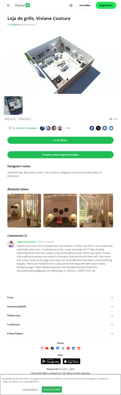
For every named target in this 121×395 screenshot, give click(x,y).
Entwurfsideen (15, 333)
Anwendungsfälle (16, 306)
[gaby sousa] (42, 128)
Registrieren (106, 5)
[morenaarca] (60, 128)
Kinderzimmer (25, 119)
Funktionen (13, 324)
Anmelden (85, 5)
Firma (10, 297)
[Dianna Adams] (48, 128)
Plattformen (13, 315)
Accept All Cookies (51, 389)
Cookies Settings (30, 389)
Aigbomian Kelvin (26, 241)
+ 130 (67, 128)
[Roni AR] (54, 128)
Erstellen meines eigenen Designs (60, 154)
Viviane (15, 24)
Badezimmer (10, 119)
